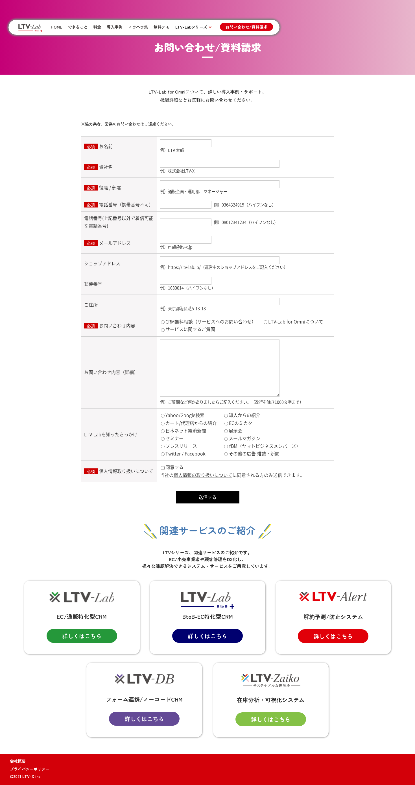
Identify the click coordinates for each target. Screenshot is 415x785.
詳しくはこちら (82, 636)
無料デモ (161, 27)
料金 (97, 27)
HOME (56, 27)
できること (78, 27)
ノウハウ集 (138, 27)
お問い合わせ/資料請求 (246, 27)
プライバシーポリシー (29, 769)
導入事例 (115, 27)
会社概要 (18, 761)
